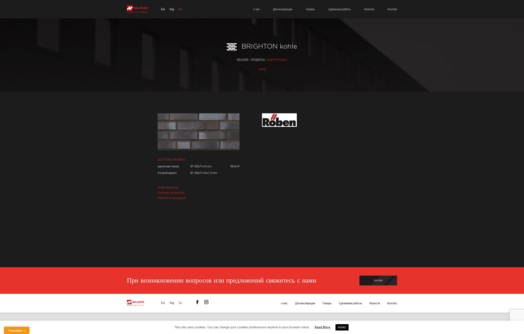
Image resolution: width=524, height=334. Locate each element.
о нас (284, 303)
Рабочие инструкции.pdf (172, 198)
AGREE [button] (342, 327)
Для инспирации (305, 303)
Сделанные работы (350, 303)
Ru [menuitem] (180, 9)
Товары (326, 303)
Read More (322, 327)
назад (262, 69)
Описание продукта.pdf (171, 192)
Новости (374, 303)
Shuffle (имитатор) (168, 187)
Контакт (392, 303)
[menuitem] (163, 9)
